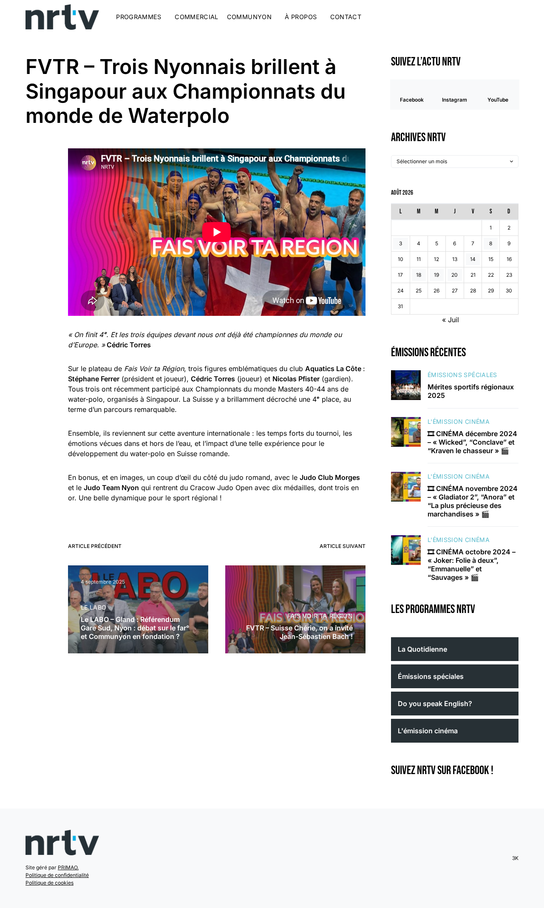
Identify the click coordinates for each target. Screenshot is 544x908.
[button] (515, 17)
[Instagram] (491, 17)
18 (418, 275)
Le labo (93, 607)
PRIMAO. (68, 867)
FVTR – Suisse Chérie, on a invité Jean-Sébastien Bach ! (299, 632)
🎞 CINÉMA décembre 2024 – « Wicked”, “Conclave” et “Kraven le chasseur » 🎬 (472, 442)
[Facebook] (481, 17)
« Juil (450, 319)
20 (454, 275)
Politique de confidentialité (57, 875)
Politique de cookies (50, 883)
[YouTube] (502, 17)
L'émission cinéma (459, 421)
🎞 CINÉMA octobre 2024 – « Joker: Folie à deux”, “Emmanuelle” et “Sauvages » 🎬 (472, 565)
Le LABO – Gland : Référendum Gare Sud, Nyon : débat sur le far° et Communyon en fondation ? (135, 628)
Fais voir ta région (320, 615)
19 (436, 275)
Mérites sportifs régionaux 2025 (471, 391)
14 (473, 259)
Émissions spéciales (462, 374)
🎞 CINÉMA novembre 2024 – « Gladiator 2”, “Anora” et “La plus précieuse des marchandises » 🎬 (473, 501)
